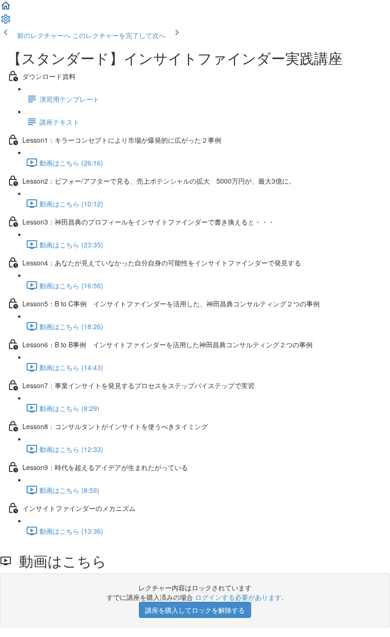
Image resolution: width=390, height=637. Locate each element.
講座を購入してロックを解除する (195, 610)
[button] (5, 8)
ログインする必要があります (238, 597)
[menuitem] (5, 22)
